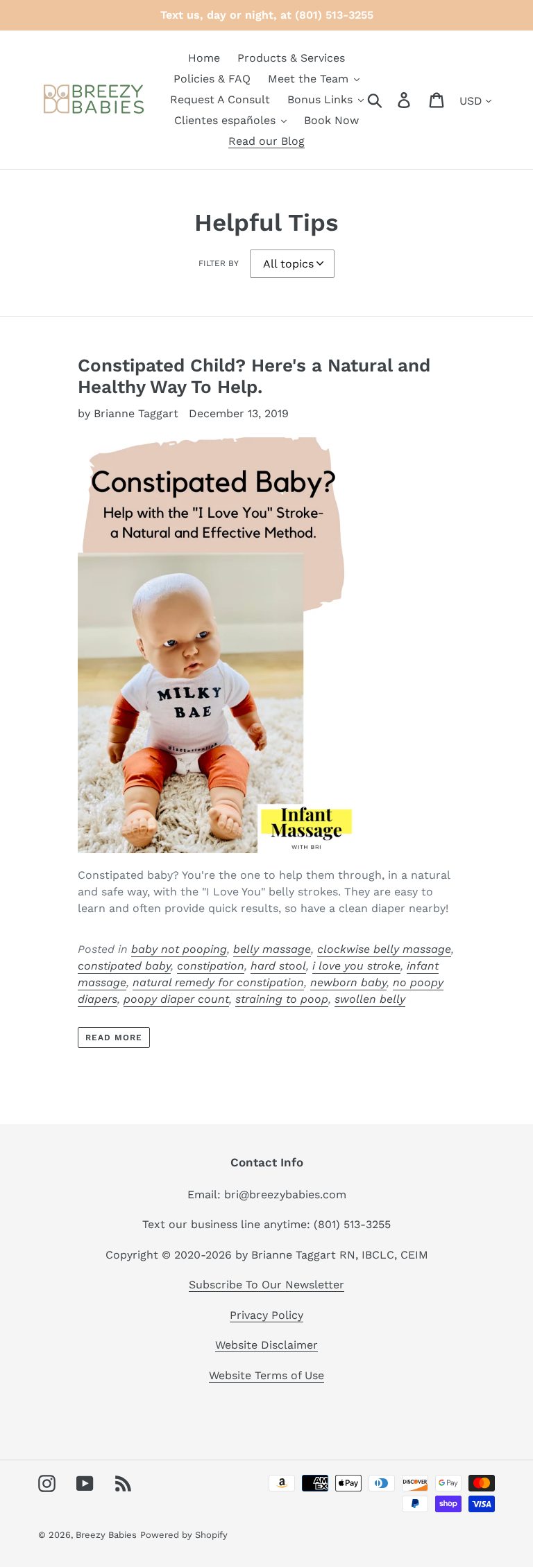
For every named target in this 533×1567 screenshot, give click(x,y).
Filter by (218, 263)
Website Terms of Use (266, 1375)
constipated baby (124, 965)
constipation (210, 965)
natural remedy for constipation (218, 982)
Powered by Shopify (184, 1535)
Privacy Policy (266, 1315)
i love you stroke (356, 965)
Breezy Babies (106, 1535)
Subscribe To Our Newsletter (266, 1284)
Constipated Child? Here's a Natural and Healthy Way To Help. (254, 376)
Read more (113, 1037)
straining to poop (281, 999)
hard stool (278, 965)
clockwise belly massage (384, 949)
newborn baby (348, 982)
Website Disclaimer (266, 1344)
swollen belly (370, 999)
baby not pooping (179, 949)
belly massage (272, 949)
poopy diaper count (176, 999)
